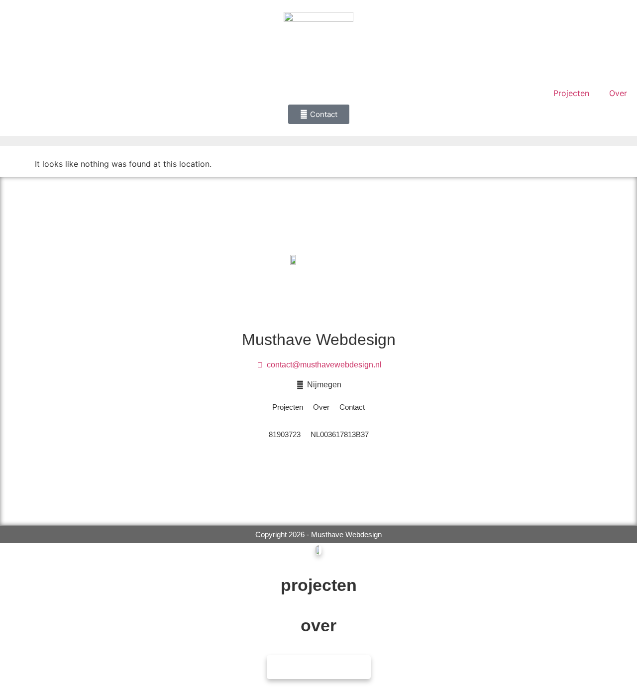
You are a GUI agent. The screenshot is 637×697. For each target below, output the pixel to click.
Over (618, 93)
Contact (352, 407)
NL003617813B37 (340, 434)
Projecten (571, 93)
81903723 (285, 434)
